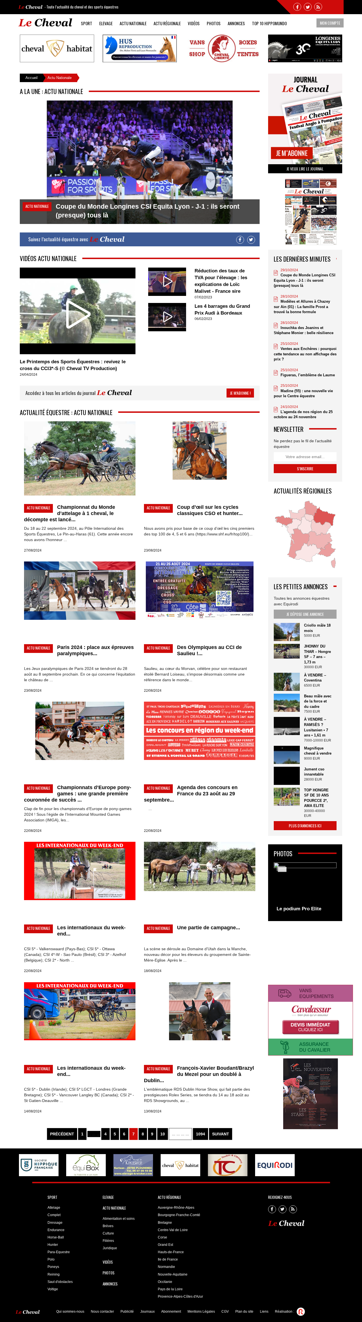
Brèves (108, 1226)
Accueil (31, 78)
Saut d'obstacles (60, 1282)
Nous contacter (102, 1312)
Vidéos (194, 23)
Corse (162, 1237)
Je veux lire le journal (305, 169)
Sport (86, 23)
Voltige (53, 1289)
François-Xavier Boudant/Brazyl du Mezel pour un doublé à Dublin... (199, 1074)
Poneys (53, 1267)
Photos (214, 23)
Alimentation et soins (119, 1219)
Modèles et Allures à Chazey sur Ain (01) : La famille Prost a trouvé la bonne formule (302, 306)
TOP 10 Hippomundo (269, 23)
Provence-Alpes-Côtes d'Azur (180, 1296)
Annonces (236, 23)
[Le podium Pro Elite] (305, 889)
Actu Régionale (167, 23)
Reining (54, 1274)
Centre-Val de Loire (173, 1230)
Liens (264, 1312)
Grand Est (165, 1245)
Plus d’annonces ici (305, 825)
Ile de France (168, 1259)
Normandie (166, 1267)
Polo (51, 1259)
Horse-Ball (56, 1237)
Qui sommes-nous (70, 1312)
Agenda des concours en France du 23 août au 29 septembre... (191, 794)
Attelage (54, 1208)
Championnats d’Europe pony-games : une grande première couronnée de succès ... (77, 794)
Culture (108, 1233)
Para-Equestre (59, 1252)
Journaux (147, 1312)
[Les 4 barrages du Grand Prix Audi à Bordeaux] (167, 317)
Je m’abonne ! (240, 393)
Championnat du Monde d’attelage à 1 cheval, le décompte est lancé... (69, 513)
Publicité (127, 1312)
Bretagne (165, 1223)
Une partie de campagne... (208, 927)
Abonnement (171, 1312)
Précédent (62, 1134)
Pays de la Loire (170, 1289)
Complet (54, 1215)
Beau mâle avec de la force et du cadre (317, 701)
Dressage (55, 1223)
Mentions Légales (201, 1312)
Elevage (106, 23)
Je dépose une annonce (305, 614)
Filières (108, 1241)
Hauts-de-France (171, 1252)
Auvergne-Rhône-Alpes (176, 1208)
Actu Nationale (133, 23)
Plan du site (244, 1312)
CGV (225, 1312)
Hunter (53, 1245)
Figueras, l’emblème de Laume (308, 375)
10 (162, 1134)
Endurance (56, 1230)
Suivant (220, 1134)
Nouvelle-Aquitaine (173, 1274)
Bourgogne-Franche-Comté (179, 1215)
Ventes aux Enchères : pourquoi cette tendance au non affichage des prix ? (305, 354)
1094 (200, 1134)
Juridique (110, 1248)
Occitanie (165, 1282)
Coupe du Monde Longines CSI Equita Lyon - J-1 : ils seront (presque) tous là (304, 280)
